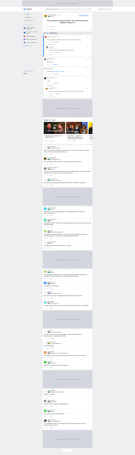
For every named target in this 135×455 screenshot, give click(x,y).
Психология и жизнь (56, 293)
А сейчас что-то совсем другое (59, 353)
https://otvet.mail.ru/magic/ (58, 71)
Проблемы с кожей (55, 148)
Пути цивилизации (56, 343)
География (53, 401)
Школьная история (56, 332)
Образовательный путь (57, 232)
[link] (54, 132)
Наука (51, 16)
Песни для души (55, 159)
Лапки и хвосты (55, 303)
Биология (53, 283)
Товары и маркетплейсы (57, 392)
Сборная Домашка (56, 180)
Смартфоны (54, 451)
